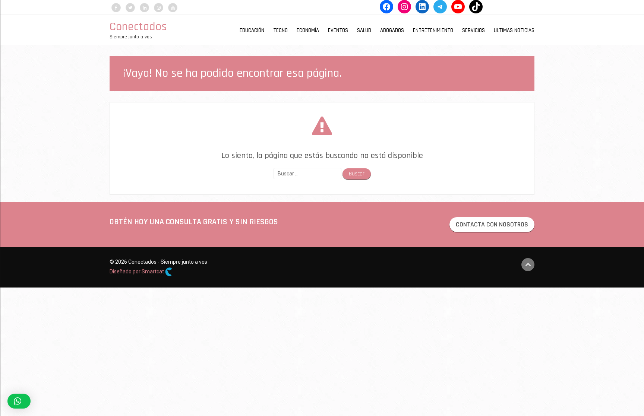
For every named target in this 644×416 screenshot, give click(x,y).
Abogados (392, 30)
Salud (364, 30)
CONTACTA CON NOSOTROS (492, 224)
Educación (252, 30)
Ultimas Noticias (514, 30)
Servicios (473, 30)
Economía (308, 30)
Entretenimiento (433, 30)
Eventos (338, 30)
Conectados (138, 26)
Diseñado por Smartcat (137, 271)
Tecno (280, 30)
